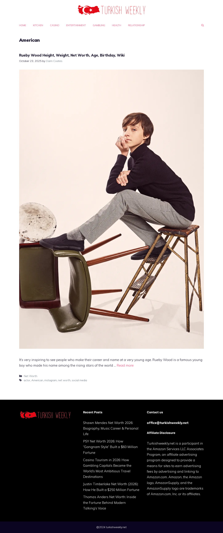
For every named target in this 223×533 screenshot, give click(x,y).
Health (116, 25)
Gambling (99, 25)
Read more (125, 365)
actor (27, 380)
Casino (54, 25)
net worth (64, 380)
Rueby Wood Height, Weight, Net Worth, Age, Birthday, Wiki (72, 55)
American (37, 380)
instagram (50, 380)
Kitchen (38, 25)
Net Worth (30, 376)
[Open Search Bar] (202, 25)
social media (79, 380)
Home (22, 25)
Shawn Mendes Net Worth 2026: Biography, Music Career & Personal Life (111, 428)
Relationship (136, 25)
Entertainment (76, 25)
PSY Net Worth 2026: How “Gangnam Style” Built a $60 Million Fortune (110, 447)
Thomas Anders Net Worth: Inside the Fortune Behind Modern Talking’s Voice (109, 502)
